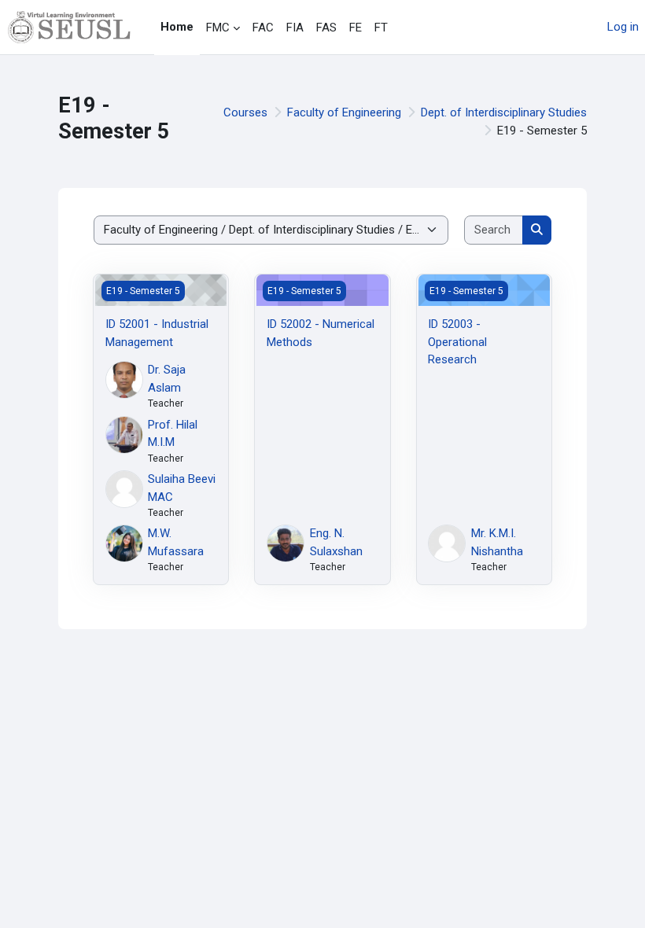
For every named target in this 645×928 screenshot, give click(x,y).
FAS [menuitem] (326, 27)
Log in (623, 27)
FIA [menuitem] (295, 27)
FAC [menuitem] (263, 27)
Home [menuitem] (177, 27)
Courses (245, 112)
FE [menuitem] (355, 27)
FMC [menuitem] (218, 27)
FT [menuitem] (381, 27)
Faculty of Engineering (344, 112)
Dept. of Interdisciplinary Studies (504, 112)
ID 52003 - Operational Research (457, 341)
